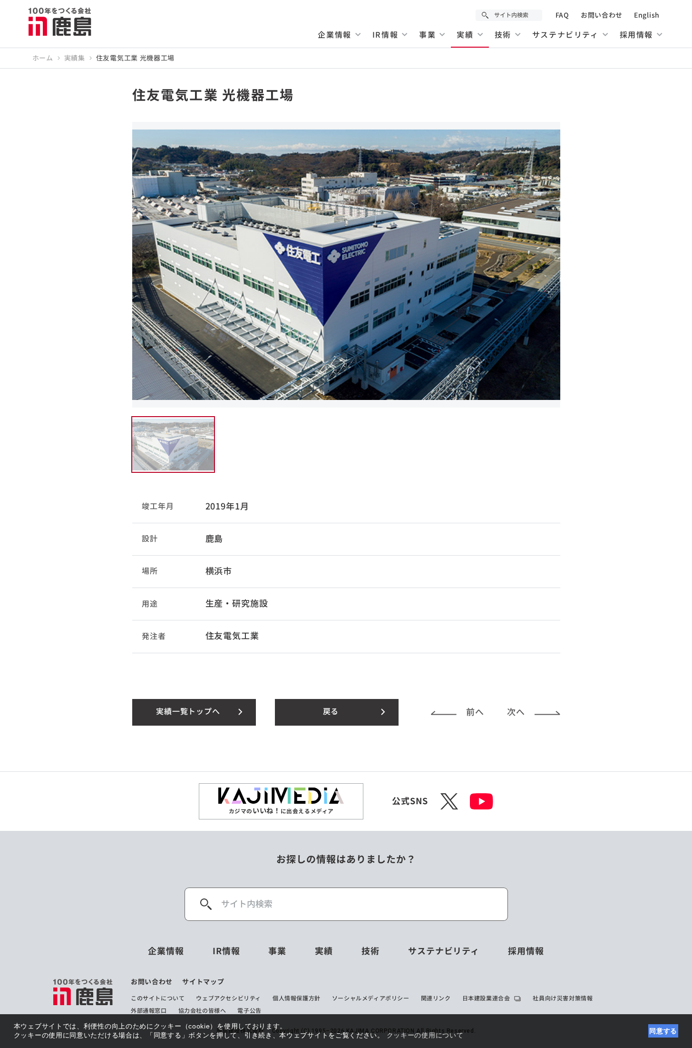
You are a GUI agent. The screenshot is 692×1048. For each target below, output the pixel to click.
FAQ (562, 15)
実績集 (74, 58)
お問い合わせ (602, 15)
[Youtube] (481, 801)
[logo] (83, 996)
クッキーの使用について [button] (425, 1035)
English (647, 15)
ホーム (42, 58)
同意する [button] (663, 1031)
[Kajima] (60, 21)
